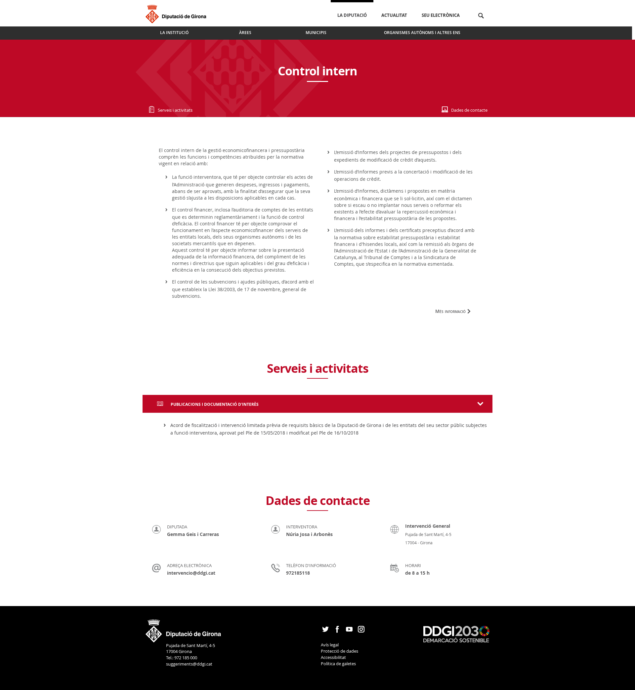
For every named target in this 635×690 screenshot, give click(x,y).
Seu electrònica (441, 15)
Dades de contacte (469, 110)
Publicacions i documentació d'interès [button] (214, 404)
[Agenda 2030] (456, 634)
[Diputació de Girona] (177, 13)
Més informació (450, 311)
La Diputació (352, 15)
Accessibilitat (333, 657)
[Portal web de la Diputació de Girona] (184, 629)
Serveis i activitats (175, 110)
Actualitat (394, 15)
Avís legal (330, 645)
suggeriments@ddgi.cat (189, 664)
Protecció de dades (339, 651)
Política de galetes (338, 664)
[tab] (317, 404)
